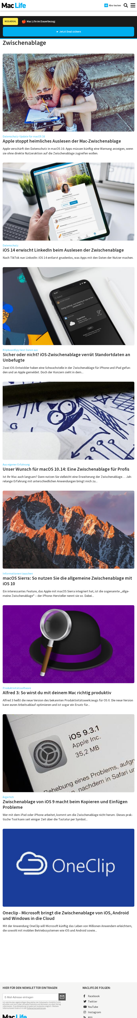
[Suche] (126, 5)
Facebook (94, 996)
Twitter (92, 1001)
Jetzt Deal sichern (70, 31)
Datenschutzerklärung (36, 1008)
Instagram (94, 1012)
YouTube (93, 1007)
